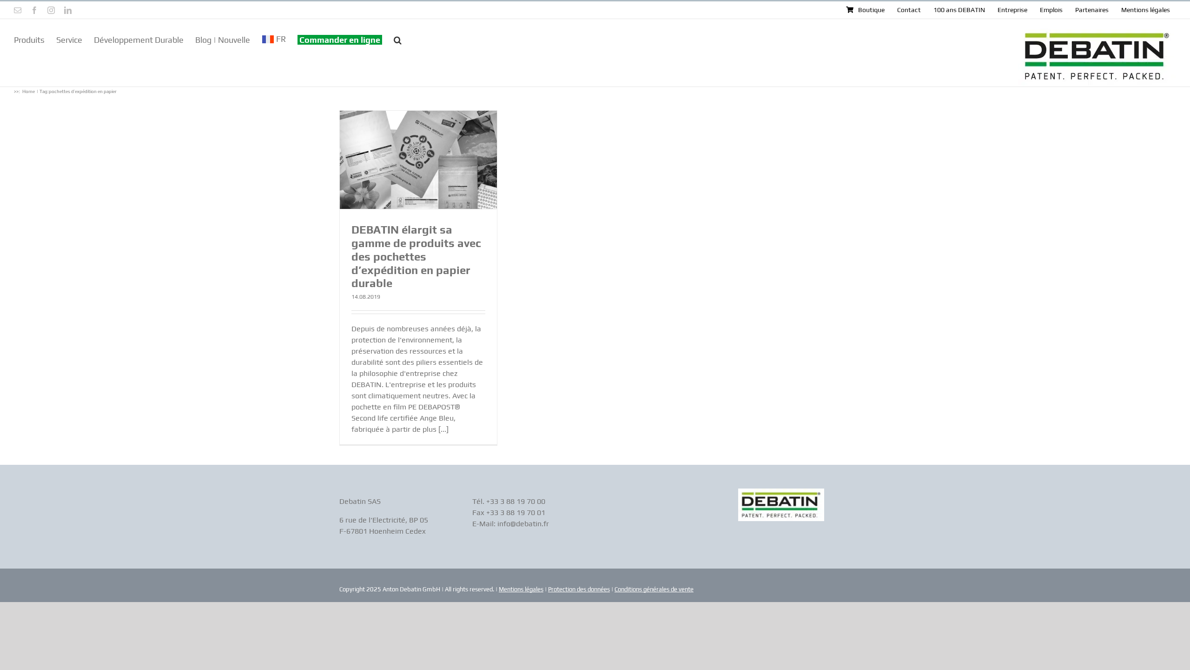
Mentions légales (521, 589)
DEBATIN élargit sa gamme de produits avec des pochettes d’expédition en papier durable (416, 256)
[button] (398, 39)
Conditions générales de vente (654, 589)
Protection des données (579, 589)
